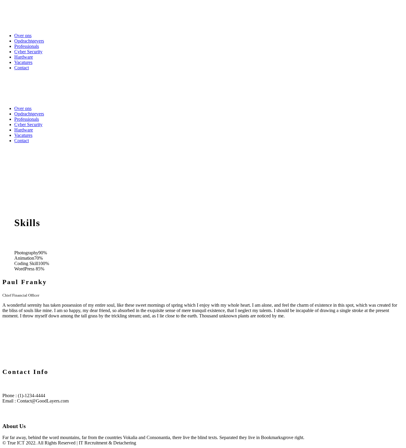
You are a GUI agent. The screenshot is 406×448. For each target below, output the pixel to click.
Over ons (23, 35)
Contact (21, 67)
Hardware (23, 56)
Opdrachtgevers (29, 40)
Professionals (26, 46)
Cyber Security (28, 51)
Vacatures (23, 62)
